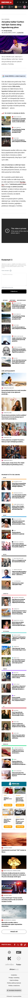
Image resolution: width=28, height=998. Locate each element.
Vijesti (5, 6)
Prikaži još (14, 931)
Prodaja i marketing (14, 977)
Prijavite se (14, 291)
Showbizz (20, 6)
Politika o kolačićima (14, 985)
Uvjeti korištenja (14, 980)
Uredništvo (14, 975)
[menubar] (23, 2)
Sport (12, 6)
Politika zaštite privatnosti (14, 983)
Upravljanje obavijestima (15, 990)
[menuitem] (23, 2)
